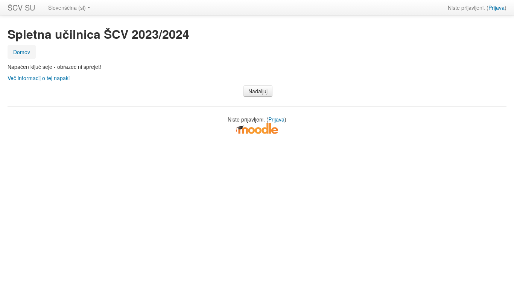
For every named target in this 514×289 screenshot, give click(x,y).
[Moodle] (257, 128)
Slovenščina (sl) (67, 7)
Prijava (496, 7)
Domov (21, 52)
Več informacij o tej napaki (39, 78)
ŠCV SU (21, 7)
